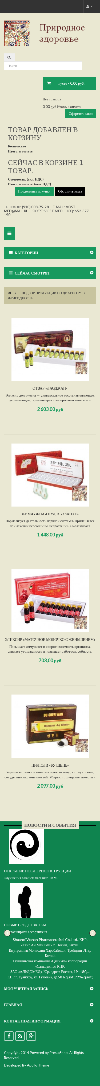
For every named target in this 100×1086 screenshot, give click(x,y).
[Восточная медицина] (50, 33)
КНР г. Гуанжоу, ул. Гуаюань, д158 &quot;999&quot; (50, 977)
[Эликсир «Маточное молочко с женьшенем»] (50, 600)
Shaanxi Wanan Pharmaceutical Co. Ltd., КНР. (50, 939)
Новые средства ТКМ (25, 925)
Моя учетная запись (26, 988)
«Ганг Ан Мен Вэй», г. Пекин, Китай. (50, 945)
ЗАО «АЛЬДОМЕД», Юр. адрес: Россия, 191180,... (50, 971)
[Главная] (9, 293)
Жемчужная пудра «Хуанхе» (50, 514)
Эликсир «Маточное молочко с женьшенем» (50, 639)
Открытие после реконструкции (37, 871)
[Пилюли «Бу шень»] (50, 726)
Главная (13, 1004)
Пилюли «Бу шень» (50, 765)
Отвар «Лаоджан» (50, 388)
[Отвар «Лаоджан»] (50, 349)
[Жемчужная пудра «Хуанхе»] (50, 475)
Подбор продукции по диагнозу (51, 293)
